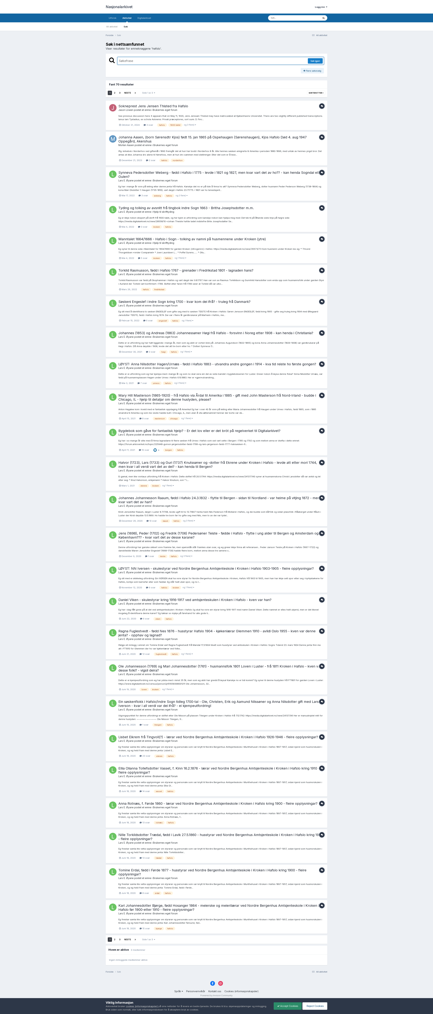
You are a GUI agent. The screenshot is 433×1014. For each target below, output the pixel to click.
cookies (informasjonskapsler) (142, 1006)
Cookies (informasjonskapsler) (241, 991)
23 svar (146, 755)
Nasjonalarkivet (119, 7)
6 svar (149, 320)
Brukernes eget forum (165, 109)
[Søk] (323, 18)
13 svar (146, 822)
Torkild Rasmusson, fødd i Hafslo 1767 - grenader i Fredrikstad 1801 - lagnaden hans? (185, 270)
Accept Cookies (289, 1006)
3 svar (149, 125)
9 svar (151, 587)
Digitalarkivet (144, 18)
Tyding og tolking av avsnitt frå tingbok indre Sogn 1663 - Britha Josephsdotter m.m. (186, 208)
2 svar (151, 160)
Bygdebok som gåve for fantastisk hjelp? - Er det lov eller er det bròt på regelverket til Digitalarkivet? (199, 431)
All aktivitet (112, 26)
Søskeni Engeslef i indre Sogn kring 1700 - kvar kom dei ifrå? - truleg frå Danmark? (184, 302)
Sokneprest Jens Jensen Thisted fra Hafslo (153, 106)
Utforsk (112, 18)
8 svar (145, 418)
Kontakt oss (214, 991)
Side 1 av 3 (148, 93)
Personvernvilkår (195, 991)
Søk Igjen (315, 61)
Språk (178, 991)
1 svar (150, 556)
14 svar (146, 791)
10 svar (145, 450)
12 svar (146, 654)
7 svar (143, 383)
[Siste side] (135, 93)
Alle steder (309, 18)
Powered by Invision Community (216, 995)
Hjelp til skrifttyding (163, 211)
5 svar (143, 258)
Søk (126, 26)
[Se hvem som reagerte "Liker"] (155, 450)
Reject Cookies (315, 1006)
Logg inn (320, 7)
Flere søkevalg (313, 70)
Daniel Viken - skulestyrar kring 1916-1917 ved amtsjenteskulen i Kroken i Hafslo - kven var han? (194, 600)
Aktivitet (126, 18)
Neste (127, 93)
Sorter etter (316, 93)
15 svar (146, 928)
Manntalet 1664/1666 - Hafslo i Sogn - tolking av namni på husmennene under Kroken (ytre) (192, 239)
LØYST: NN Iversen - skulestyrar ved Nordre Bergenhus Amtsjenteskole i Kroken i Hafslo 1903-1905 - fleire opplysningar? (216, 568)
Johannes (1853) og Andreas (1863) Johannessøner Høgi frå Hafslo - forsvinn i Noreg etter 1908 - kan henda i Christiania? (215, 333)
